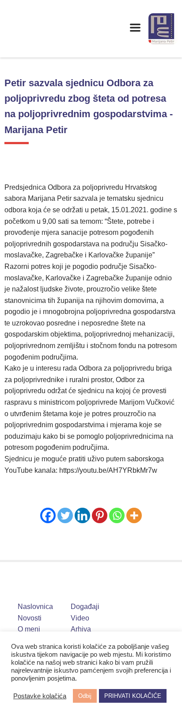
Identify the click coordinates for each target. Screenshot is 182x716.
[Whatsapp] (117, 515)
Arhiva (81, 629)
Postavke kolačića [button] (39, 696)
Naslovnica (35, 606)
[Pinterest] (99, 515)
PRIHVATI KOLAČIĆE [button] (132, 696)
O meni (29, 629)
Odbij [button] (84, 696)
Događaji (85, 606)
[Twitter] (65, 515)
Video (80, 618)
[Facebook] (48, 515)
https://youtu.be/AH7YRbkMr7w (108, 470)
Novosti (30, 618)
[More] (134, 515)
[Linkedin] (82, 515)
